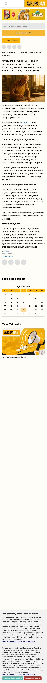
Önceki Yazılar (7, 256)
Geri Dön (5, 251)
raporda (23, 122)
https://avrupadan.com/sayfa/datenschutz (19, 641)
